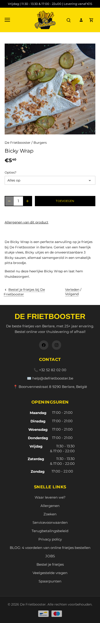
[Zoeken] (69, 20)
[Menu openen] (7, 20)
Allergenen (50, 505)
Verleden (72, 290)
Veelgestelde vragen (50, 573)
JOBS (50, 556)
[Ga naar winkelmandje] (91, 20)
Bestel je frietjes (50, 564)
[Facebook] (43, 345)
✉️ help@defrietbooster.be (50, 378)
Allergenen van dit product (26, 222)
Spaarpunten (50, 581)
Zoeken (50, 514)
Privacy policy (50, 539)
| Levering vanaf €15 (50, 4)
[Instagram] (56, 345)
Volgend (72, 294)
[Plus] (27, 201)
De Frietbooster (17, 142)
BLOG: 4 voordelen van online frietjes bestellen (50, 547)
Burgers (40, 142)
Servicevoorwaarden (50, 522)
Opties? (10, 172)
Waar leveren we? (50, 497)
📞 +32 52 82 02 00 (50, 370)
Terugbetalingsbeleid (50, 531)
